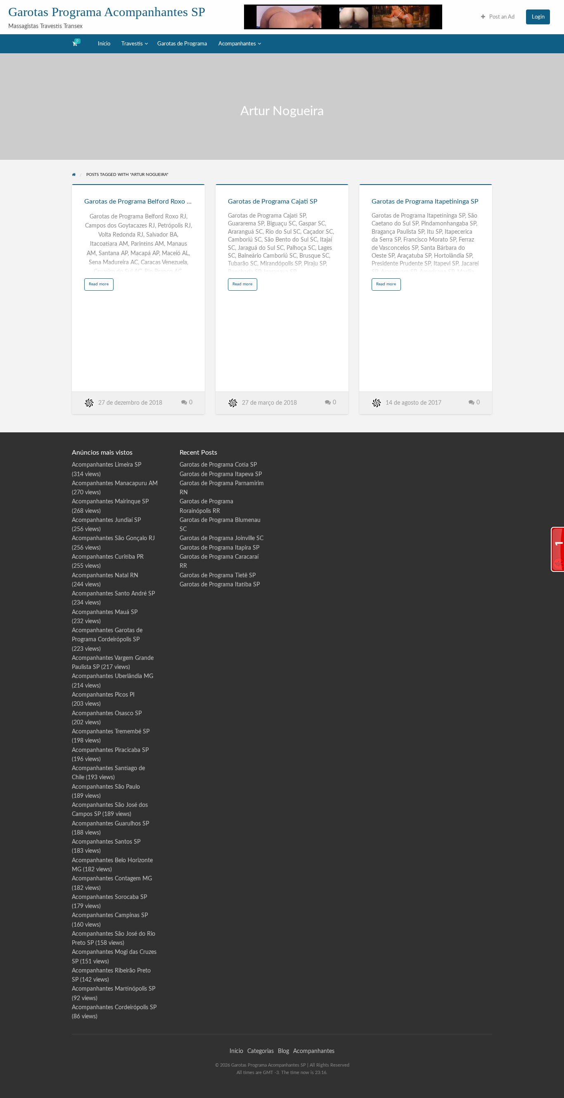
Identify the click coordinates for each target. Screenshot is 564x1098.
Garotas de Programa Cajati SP (273, 201)
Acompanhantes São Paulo (106, 787)
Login (538, 16)
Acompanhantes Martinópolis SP (113, 989)
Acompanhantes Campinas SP (110, 915)
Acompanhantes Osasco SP (107, 713)
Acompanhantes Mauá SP (104, 612)
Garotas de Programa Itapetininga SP (425, 201)
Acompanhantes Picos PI (103, 695)
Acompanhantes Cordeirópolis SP (114, 1007)
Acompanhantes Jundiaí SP (106, 520)
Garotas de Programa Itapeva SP (221, 474)
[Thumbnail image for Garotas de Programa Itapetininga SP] (425, 184)
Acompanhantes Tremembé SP (110, 732)
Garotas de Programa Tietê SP (218, 576)
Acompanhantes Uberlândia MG (112, 676)
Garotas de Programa (182, 43)
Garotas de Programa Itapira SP (219, 548)
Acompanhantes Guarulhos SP (110, 824)
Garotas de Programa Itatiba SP (220, 585)
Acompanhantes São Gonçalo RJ (113, 538)
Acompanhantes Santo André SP (113, 594)
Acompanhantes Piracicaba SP (110, 750)
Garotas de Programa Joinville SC (221, 538)
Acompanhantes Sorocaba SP (109, 897)
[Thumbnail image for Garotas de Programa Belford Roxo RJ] (138, 184)
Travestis (132, 43)
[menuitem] (497, 16)
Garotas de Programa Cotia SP (218, 465)
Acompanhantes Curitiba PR (108, 557)
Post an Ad (501, 16)
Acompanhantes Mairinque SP (110, 502)
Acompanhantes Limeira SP (106, 465)
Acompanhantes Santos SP (106, 842)
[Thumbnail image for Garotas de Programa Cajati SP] (282, 184)
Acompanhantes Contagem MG (112, 879)
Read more (101, 286)
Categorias (260, 1051)
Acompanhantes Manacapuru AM (115, 483)
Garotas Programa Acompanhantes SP (106, 12)
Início (104, 43)
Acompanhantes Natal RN (105, 576)
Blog (283, 1051)
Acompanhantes (237, 43)
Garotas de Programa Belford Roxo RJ (139, 201)
